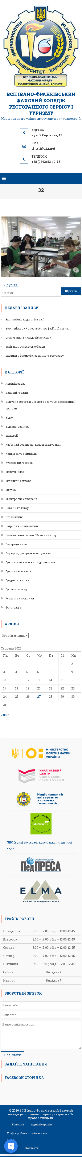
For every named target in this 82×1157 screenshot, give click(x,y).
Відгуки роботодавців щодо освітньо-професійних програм (40, 405)
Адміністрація (15, 383)
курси (43, 842)
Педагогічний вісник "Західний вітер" (31, 535)
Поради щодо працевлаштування (28, 553)
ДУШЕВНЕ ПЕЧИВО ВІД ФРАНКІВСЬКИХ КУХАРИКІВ (15, 286)
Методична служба (18, 480)
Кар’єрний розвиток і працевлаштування (33, 444)
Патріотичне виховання (21, 526)
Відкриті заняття (17, 426)
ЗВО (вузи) (15, 842)
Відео (9, 417)
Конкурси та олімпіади (21, 453)
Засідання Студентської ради (25, 346)
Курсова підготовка (19, 462)
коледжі (30, 842)
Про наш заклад (16, 589)
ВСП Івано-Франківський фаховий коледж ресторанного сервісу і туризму (41, 103)
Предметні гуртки (17, 580)
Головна (18, 1124)
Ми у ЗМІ (11, 489)
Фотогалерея (13, 607)
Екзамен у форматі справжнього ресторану (34, 355)
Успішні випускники (19, 598)
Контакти (32, 1148)
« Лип (5, 715)
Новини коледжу (17, 508)
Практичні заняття (18, 571)
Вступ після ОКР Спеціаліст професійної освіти (37, 328)
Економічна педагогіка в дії (24, 319)
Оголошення (13, 517)
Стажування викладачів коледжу (28, 337)
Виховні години (16, 392)
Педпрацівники (16, 544)
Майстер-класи (15, 471)
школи (54, 842)
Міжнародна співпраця (21, 499)
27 (39, 697)
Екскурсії (11, 435)
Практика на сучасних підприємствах (31, 562)
